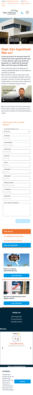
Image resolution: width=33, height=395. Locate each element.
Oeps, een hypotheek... (11, 245)
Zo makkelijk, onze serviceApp (13, 236)
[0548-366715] (22, 12)
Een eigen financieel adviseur (13, 241)
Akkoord (22, 381)
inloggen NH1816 (13, 3)
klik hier (11, 389)
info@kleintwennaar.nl (12, 1)
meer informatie (16, 275)
